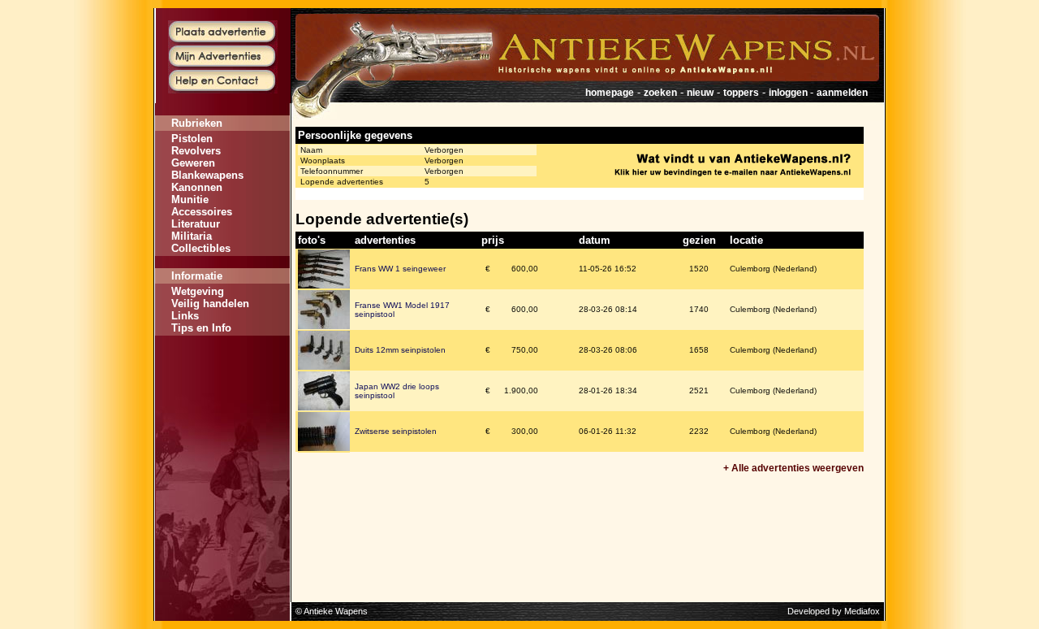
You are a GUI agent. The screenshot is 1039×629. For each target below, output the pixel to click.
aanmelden (842, 92)
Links (185, 316)
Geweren (193, 163)
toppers (741, 92)
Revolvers (196, 151)
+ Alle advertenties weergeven (793, 468)
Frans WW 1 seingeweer (400, 268)
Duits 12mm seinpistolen (400, 349)
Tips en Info (201, 328)
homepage (609, 92)
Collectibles (201, 248)
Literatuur (195, 224)
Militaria (191, 236)
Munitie (190, 199)
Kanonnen (196, 187)
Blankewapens (207, 175)
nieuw (700, 92)
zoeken (660, 92)
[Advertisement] (222, 384)
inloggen (789, 92)
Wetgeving (197, 291)
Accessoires (201, 212)
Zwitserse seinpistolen (396, 431)
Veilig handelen (210, 303)
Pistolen (192, 138)
